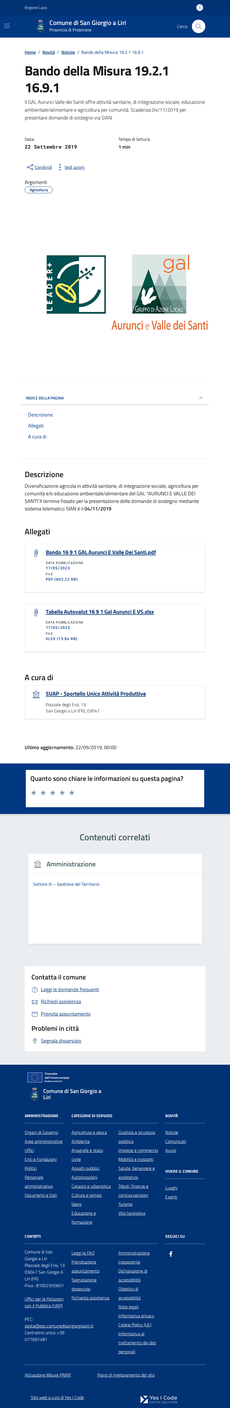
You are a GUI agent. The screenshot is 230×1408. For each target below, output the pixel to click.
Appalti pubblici (86, 1168)
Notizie (171, 1132)
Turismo (125, 1204)
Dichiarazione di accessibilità (132, 1275)
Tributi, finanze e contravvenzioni (133, 1190)
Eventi (171, 1196)
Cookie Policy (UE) (134, 1324)
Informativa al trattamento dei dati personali (137, 1342)
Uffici (29, 1150)
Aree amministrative (44, 1141)
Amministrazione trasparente (134, 1257)
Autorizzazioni (84, 1177)
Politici (31, 1168)
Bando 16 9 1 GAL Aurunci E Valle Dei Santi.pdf (101, 552)
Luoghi (171, 1187)
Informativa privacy (136, 1315)
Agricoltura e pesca (89, 1132)
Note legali (128, 1306)
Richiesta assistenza (90, 1297)
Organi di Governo (41, 1132)
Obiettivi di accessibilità (129, 1293)
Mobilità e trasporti (135, 1159)
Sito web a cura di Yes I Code (57, 1397)
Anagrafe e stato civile (87, 1155)
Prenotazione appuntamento (85, 1266)
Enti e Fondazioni (41, 1159)
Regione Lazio (36, 7)
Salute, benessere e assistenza (136, 1173)
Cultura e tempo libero (87, 1199)
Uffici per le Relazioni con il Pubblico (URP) (44, 1302)
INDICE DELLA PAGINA (45, 398)
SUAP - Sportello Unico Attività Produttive (96, 693)
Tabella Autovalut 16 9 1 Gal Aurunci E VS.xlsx (100, 611)
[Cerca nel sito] (198, 26)
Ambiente (81, 1141)
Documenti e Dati (41, 1195)
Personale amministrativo (39, 1182)
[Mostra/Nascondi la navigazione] (6, 25)
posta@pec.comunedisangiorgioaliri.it (59, 1325)
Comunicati (175, 1141)
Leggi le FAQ (83, 1253)
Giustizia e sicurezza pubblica (136, 1137)
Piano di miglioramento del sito (126, 1375)
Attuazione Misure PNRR (48, 1375)
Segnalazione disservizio (84, 1284)
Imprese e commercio (138, 1150)
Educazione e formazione (84, 1217)
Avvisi (170, 1150)
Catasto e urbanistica (91, 1186)
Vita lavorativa (131, 1213)
